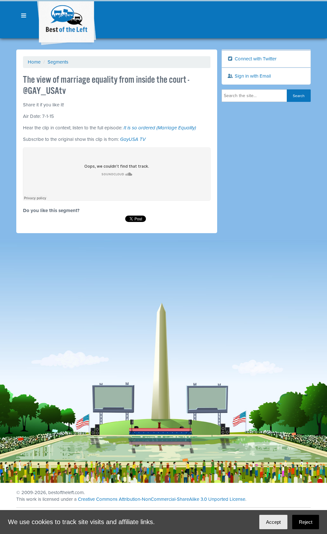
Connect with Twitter (255, 59)
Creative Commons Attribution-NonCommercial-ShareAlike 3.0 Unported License (161, 499)
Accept (273, 522)
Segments (58, 62)
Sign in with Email (252, 76)
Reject (305, 522)
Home (34, 62)
